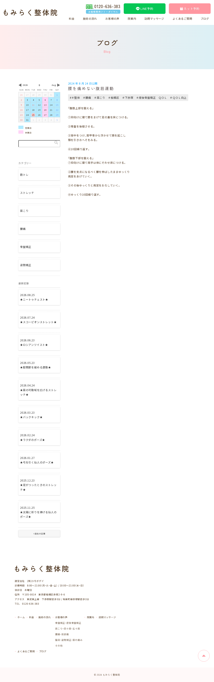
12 (39, 104)
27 (27, 94)
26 (21, 94)
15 (57, 104)
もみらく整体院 (111, 674)
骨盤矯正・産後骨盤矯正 (68, 623)
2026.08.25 (34, 297)
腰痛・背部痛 (62, 634)
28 (33, 94)
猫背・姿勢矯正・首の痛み (69, 640)
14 (51, 104)
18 (33, 109)
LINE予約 (146, 8)
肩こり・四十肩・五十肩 (67, 628)
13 (45, 104)
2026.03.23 (31, 415)
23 (21, 114)
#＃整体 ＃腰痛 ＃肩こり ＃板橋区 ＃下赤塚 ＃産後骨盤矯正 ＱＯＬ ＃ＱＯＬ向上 (128, 98)
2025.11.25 (38, 512)
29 (39, 94)
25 (33, 114)
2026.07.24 (38, 319)
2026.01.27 (37, 460)
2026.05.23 (35, 365)
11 (33, 104)
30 (45, 94)
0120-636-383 (104, 8)
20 (45, 109)
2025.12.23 (38, 484)
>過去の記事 (39, 533)
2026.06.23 (34, 342)
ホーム (21, 617)
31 (51, 94)
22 (57, 109)
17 (27, 109)
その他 (59, 645)
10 (27, 104)
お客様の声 (112, 19)
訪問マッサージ (154, 19)
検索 (56, 142)
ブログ (205, 19)
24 (27, 114)
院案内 (132, 19)
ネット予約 (191, 8)
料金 (72, 19)
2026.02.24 (32, 437)
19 (39, 109)
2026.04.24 (38, 389)
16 (21, 109)
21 (51, 109)
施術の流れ (90, 19)
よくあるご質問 (182, 19)
